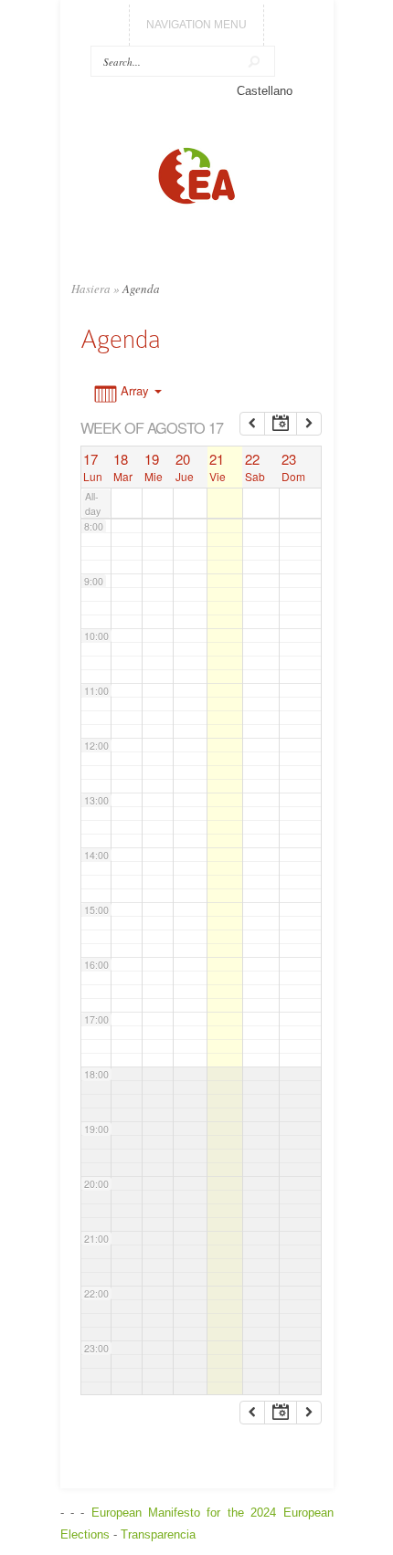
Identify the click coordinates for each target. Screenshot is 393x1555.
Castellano (264, 91)
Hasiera (91, 288)
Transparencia (158, 1534)
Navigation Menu (196, 24)
